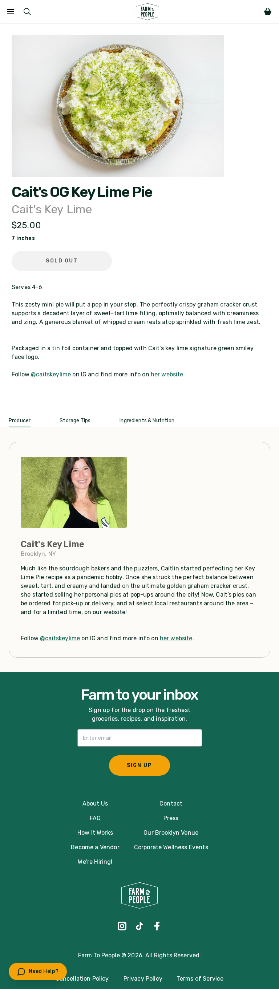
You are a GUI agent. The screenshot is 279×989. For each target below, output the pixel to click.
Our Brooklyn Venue (170, 832)
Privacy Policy (143, 978)
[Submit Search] (27, 11)
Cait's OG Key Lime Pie (82, 192)
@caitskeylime (51, 374)
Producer (20, 421)
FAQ (95, 818)
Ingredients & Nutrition (147, 421)
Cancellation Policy (82, 978)
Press (171, 818)
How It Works (95, 832)
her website (167, 374)
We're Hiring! (95, 861)
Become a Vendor (95, 847)
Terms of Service (200, 978)
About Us (95, 803)
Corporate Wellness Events (171, 847)
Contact (170, 803)
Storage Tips (75, 421)
